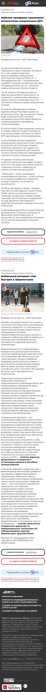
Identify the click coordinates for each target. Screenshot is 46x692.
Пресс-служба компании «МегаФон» (17, 314)
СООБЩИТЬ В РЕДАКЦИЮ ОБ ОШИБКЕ (19, 611)
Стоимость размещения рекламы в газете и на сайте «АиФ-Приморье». (20, 601)
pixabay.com (6, 55)
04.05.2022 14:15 (7, 10)
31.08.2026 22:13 (7, 271)
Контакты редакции (12, 596)
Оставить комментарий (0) (23, 241)
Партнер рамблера (22, 680)
